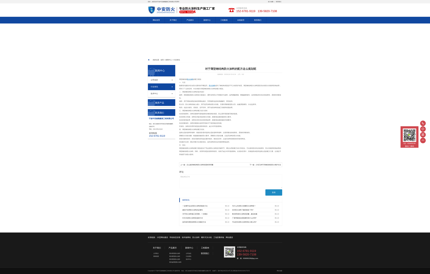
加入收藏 (270, 1)
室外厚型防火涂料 (174, 253)
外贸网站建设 (162, 237)
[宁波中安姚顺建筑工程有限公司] (178, 8)
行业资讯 (177, 60)
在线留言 (240, 20)
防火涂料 (190, 79)
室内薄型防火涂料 (174, 259)
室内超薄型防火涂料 (175, 262)
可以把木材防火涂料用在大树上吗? (244, 222)
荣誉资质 (156, 256)
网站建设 (229, 237)
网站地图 (279, 271)
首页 (162, 60)
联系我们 (278, 1)
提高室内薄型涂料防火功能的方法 (194, 222)
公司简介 (156, 253)
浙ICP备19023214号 (224, 271)
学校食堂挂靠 (175, 237)
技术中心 (154, 94)
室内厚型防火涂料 (174, 256)
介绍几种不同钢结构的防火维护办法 (268, 165)
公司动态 (154, 80)
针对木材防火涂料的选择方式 (192, 218)
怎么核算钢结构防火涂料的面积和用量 (200, 165)
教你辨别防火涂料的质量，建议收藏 (244, 214)
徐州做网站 (186, 237)
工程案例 (224, 20)
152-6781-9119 (423, 123)
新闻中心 (207, 20)
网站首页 (156, 20)
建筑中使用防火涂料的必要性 (192, 210)
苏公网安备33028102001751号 (240, 271)
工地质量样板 (218, 237)
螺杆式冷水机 (206, 237)
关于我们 (173, 20)
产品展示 (190, 20)
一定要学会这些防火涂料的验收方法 (194, 206)
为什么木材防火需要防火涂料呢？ (244, 206)
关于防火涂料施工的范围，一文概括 (194, 214)
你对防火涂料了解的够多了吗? (242, 210)
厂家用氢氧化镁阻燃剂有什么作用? (244, 218)
